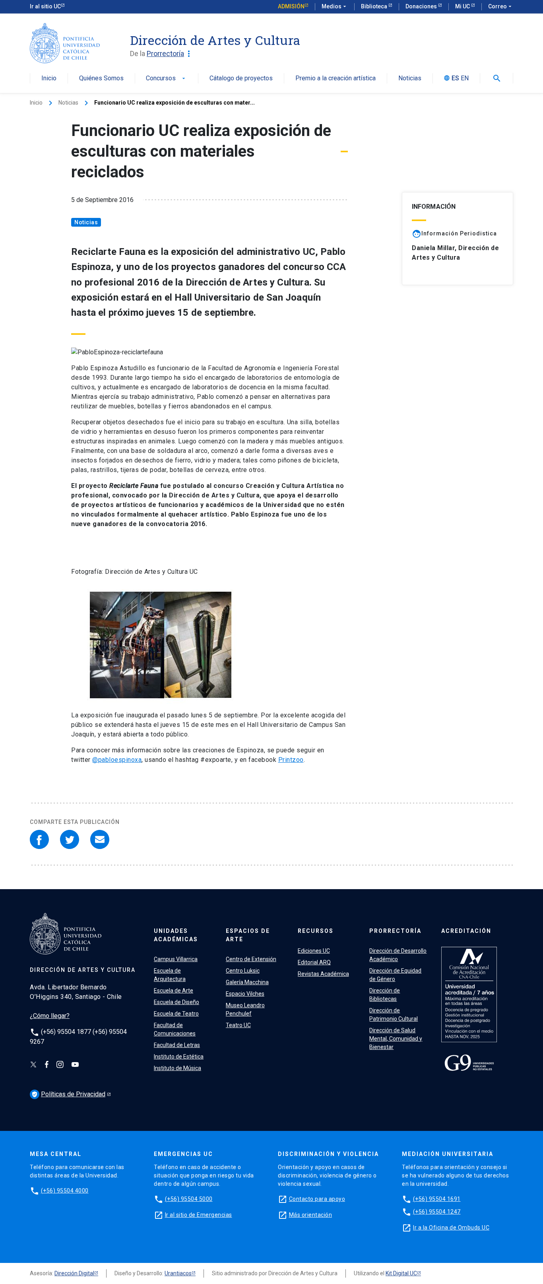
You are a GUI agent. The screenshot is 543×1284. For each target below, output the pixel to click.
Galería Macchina (247, 982)
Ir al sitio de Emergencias (198, 1215)
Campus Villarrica (176, 959)
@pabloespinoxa (117, 759)
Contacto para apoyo (317, 1199)
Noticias (409, 78)
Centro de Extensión (251, 959)
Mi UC (463, 6)
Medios (335, 6)
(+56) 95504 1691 (437, 1199)
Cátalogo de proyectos (241, 78)
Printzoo (291, 759)
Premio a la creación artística (335, 78)
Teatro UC (238, 1025)
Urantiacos (178, 1273)
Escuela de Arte (173, 990)
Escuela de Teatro (176, 1013)
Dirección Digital (74, 1273)
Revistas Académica (323, 974)
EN (465, 78)
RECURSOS (316, 931)
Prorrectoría (170, 53)
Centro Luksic (243, 970)
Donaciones (421, 6)
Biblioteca (374, 6)
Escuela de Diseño (176, 1002)
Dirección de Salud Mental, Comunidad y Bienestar (395, 1038)
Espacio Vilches (245, 994)
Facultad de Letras (177, 1045)
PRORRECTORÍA (395, 931)
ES (455, 78)
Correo (500, 6)
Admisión (291, 6)
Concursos (166, 78)
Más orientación (310, 1215)
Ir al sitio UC (45, 6)
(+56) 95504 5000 (189, 1199)
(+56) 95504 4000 (65, 1190)
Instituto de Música (177, 1068)
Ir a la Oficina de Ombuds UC (451, 1227)
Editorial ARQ (314, 962)
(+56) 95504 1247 (437, 1211)
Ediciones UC (314, 951)
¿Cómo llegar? (50, 1016)
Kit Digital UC (401, 1273)
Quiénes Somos (101, 78)
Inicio (48, 78)
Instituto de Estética (179, 1056)
